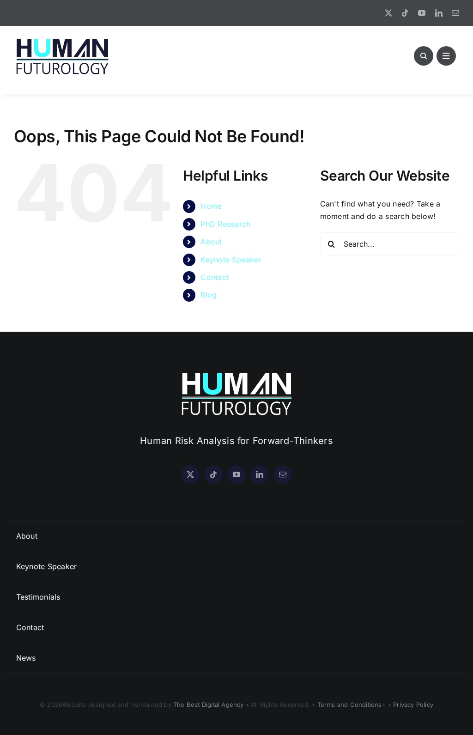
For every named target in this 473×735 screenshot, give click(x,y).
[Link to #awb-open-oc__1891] (446, 56)
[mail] (455, 13)
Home (211, 206)
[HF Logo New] (62, 38)
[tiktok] (405, 13)
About (211, 241)
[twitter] (388, 13)
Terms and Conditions (349, 704)
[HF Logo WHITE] (236, 372)
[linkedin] (439, 13)
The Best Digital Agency (208, 704)
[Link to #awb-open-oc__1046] (423, 56)
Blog (208, 294)
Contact (214, 277)
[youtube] (421, 13)
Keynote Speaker (230, 259)
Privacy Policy (413, 704)
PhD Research (225, 224)
